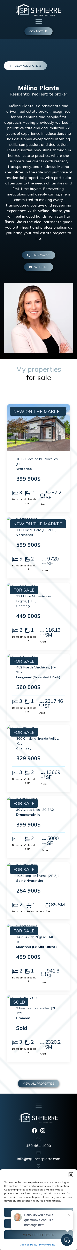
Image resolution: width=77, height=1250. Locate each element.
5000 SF (53, 841)
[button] (71, 1174)
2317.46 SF (54, 703)
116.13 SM (53, 632)
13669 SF (53, 774)
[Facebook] (34, 1130)
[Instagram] (42, 1130)
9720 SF (53, 561)
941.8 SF (53, 973)
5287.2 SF (53, 495)
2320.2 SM (53, 1044)
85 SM (58, 904)
